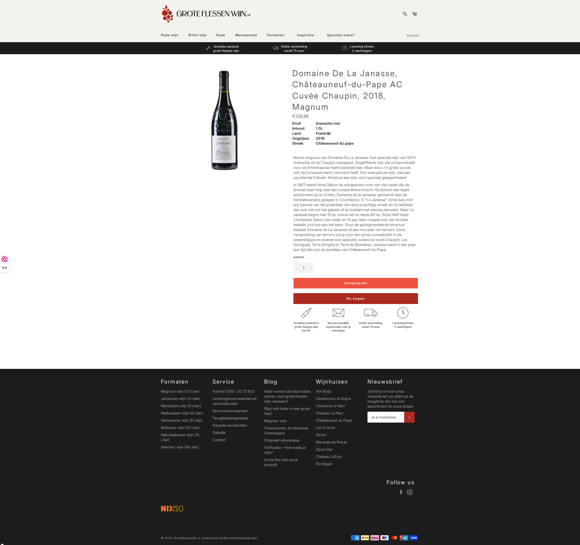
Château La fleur (329, 413)
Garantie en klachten (230, 425)
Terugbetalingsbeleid (230, 418)
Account (413, 35)
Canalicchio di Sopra (333, 398)
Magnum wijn (275, 420)
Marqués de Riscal (331, 442)
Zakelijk (219, 432)
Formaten (276, 35)
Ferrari (321, 435)
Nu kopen (355, 298)
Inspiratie (306, 35)
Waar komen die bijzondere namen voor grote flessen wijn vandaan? (287, 396)
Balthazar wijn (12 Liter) (180, 427)
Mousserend (246, 35)
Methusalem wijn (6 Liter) (182, 413)
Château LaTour (329, 456)
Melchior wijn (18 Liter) (180, 447)
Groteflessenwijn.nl (187, 538)
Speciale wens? (341, 35)
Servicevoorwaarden (230, 411)
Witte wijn (197, 35)
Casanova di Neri (330, 406)
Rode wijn (169, 35)
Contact (219, 440)
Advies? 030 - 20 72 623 (233, 391)
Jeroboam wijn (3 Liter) (180, 398)
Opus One (324, 449)
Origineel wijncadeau (282, 440)
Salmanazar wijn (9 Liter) (182, 420)
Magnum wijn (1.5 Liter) (180, 391)
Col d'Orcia (325, 427)
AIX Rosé (323, 391)
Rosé (220, 35)
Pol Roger (324, 464)
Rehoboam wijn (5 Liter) (181, 406)
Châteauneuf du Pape (334, 420)
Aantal (299, 257)
